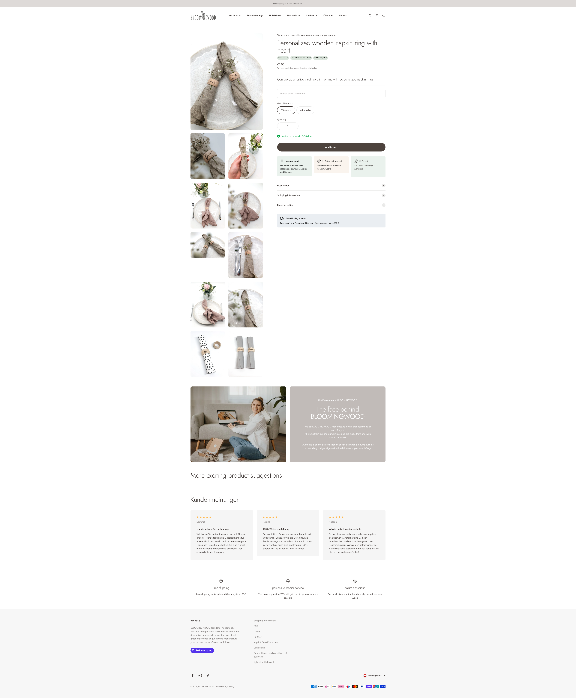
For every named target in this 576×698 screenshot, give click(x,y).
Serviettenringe (255, 15)
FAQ (256, 626)
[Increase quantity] (294, 126)
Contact (258, 631)
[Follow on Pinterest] (208, 676)
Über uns (328, 15)
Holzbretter (234, 15)
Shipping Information (265, 620)
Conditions (259, 647)
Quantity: (282, 119)
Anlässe (310, 15)
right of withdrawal (264, 662)
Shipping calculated (298, 68)
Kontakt (343, 15)
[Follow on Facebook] (192, 676)
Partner (257, 636)
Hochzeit (292, 15)
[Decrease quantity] (281, 126)
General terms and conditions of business (270, 655)
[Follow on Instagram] (200, 676)
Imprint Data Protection (266, 642)
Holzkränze (275, 15)
